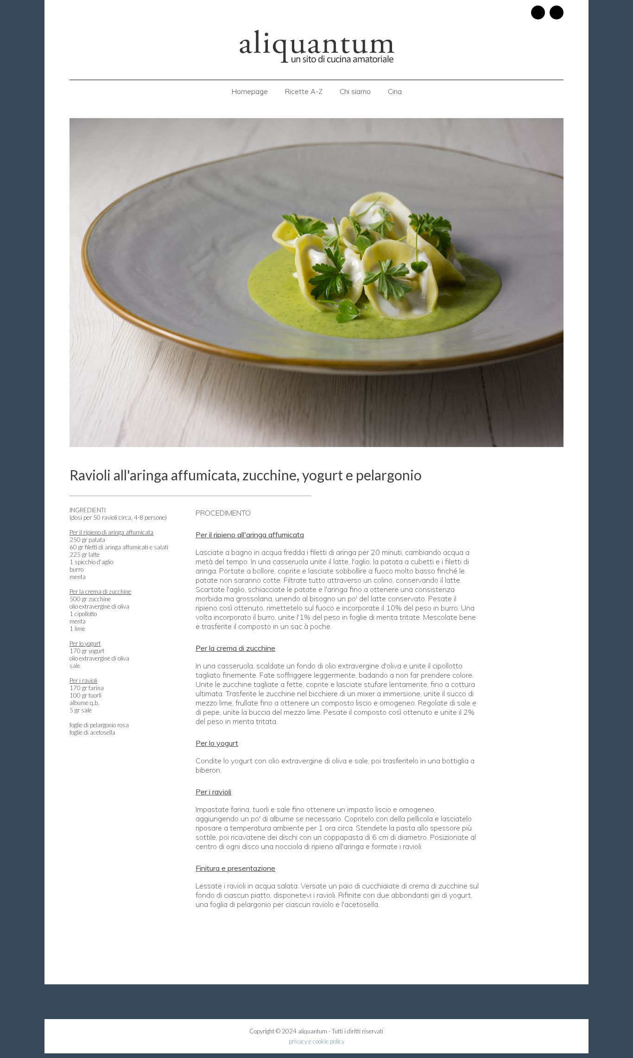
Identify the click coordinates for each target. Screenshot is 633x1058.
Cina (395, 91)
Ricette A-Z (304, 91)
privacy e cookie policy (316, 1041)
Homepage (250, 91)
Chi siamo (355, 91)
